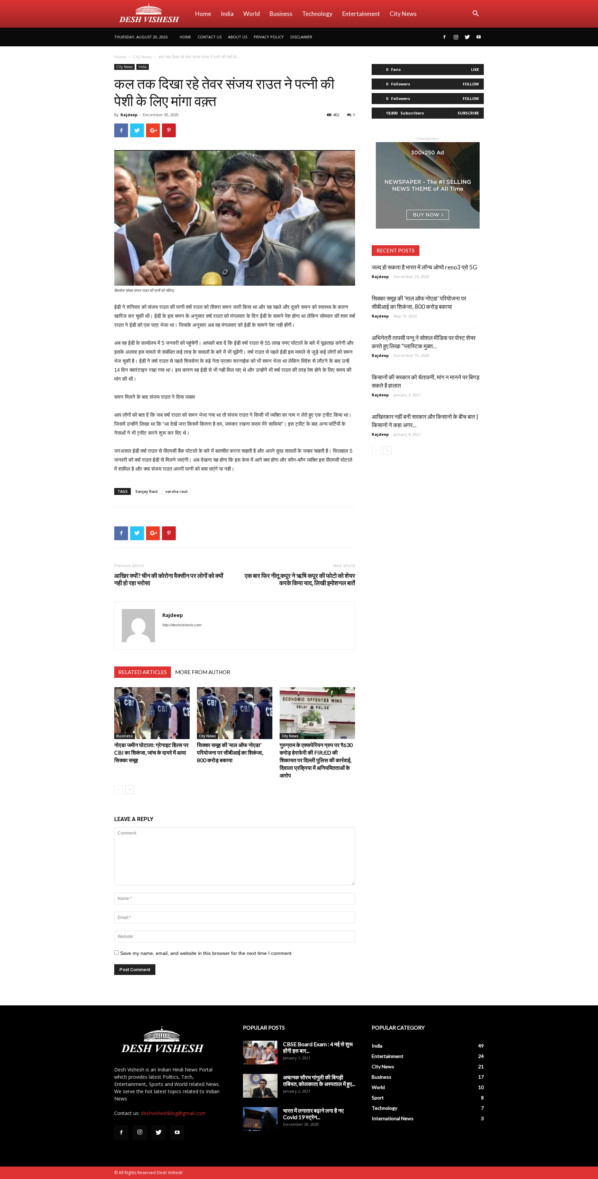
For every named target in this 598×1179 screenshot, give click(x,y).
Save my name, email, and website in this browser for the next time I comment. (206, 953)
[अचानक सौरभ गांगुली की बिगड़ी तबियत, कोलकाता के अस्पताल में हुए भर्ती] (260, 1086)
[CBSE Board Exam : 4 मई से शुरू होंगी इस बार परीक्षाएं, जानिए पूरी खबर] (260, 1053)
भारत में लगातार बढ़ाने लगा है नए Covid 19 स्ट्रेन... (313, 1113)
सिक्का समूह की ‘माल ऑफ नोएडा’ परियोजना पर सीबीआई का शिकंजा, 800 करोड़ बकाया (230, 752)
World (251, 13)
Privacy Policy (269, 36)
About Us (237, 36)
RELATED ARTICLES (142, 672)
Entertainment (361, 13)
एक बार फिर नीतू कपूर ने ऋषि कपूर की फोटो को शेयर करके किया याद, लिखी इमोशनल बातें (300, 579)
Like (475, 69)
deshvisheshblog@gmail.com (173, 1113)
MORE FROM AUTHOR (202, 672)
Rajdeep (128, 114)
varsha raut (176, 491)
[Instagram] (456, 37)
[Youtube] (478, 37)
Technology (317, 13)
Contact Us (209, 36)
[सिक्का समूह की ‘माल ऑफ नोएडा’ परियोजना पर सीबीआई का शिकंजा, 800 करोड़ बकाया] (234, 713)
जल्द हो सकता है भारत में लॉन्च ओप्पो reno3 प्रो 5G (424, 267)
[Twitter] (467, 37)
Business (281, 13)
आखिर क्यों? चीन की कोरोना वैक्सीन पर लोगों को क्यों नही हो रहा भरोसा (168, 579)
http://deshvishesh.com (181, 625)
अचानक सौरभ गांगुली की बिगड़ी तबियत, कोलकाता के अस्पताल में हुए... (319, 1080)
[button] (475, 14)
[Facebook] (444, 37)
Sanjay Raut (146, 491)
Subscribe (468, 113)
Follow (471, 83)
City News (403, 13)
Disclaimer (301, 36)
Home (203, 13)
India (227, 13)
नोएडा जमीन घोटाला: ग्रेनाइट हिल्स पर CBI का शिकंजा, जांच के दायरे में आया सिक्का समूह (151, 752)
